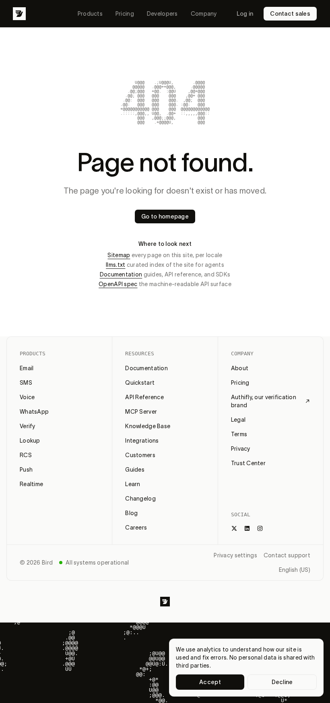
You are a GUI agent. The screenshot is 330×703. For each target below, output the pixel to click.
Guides (134, 469)
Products (90, 13)
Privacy (240, 448)
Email (26, 368)
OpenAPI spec (118, 284)
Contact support (287, 555)
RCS (26, 455)
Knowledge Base (147, 426)
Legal (238, 419)
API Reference (144, 397)
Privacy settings (235, 555)
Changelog (140, 498)
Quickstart (140, 382)
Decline (282, 682)
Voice (27, 397)
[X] (234, 528)
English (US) (294, 570)
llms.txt (115, 265)
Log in (245, 13)
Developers (162, 13)
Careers (136, 527)
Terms (239, 434)
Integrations (142, 440)
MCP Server (141, 411)
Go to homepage (165, 216)
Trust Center (248, 463)
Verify (27, 426)
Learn (132, 484)
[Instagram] (260, 528)
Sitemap (118, 255)
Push (26, 469)
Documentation (121, 274)
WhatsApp (34, 411)
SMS (26, 382)
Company (204, 13)
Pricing (125, 13)
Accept (210, 682)
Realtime (31, 484)
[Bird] (19, 13)
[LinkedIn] (247, 528)
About (239, 368)
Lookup (30, 440)
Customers (140, 455)
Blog (131, 513)
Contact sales (290, 13)
